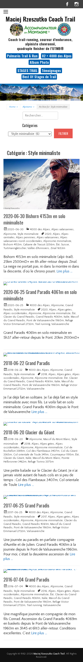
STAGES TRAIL (28, 70)
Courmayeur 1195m (62, 454)
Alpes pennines (25, 237)
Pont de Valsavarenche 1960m (45, 320)
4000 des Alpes (40, 229)
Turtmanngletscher (14, 248)
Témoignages (51, 70)
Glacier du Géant (13, 458)
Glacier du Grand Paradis (18, 316)
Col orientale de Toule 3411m (31, 454)
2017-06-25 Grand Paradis (26, 505)
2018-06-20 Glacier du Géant (28, 432)
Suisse (65, 244)
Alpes (56, 234)
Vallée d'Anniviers (38, 248)
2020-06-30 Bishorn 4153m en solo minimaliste (34, 219)
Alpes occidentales (15, 313)
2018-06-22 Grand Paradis (26, 363)
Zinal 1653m (57, 248)
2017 (44, 516)
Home (13, 107)
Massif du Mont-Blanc (46, 458)
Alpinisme (28, 107)
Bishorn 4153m (12, 244)
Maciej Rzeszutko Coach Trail (40, 18)
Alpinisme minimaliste (57, 241)
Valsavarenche (60, 324)
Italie (66, 316)
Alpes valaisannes (62, 229)
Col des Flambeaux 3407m (42, 450)
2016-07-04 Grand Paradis (26, 579)
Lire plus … (64, 271)
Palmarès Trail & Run (22, 55)
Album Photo (39, 62)
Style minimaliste (28, 234)
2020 (48, 234)
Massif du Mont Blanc (56, 439)
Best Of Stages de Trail (39, 76)
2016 (44, 591)
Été (58, 244)
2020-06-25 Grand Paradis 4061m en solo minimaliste (40, 295)
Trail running (42, 324)
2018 (44, 374)
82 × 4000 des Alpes (56, 55)
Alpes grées (65, 309)
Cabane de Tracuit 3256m (39, 244)
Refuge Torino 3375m (41, 461)
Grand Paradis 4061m (49, 316)
